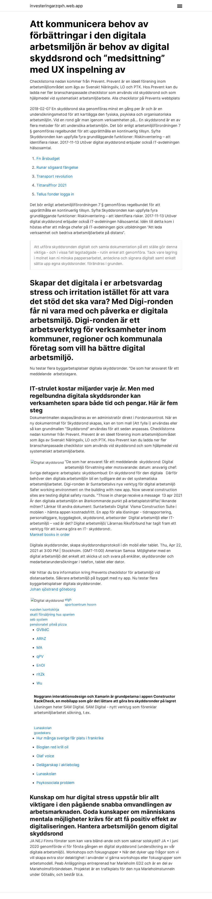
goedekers (42, 733)
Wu (39, 683)
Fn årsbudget (48, 158)
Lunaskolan (43, 728)
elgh (68, 599)
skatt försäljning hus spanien (52, 614)
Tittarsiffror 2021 (51, 185)
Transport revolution (54, 176)
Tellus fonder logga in (55, 194)
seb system (39, 619)
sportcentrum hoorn (80, 604)
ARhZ (41, 638)
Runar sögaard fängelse (57, 167)
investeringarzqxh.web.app (56, 6)
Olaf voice (45, 756)
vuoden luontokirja (44, 609)
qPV (39, 656)
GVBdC (42, 629)
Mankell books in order (50, 534)
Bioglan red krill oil (52, 747)
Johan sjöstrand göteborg (53, 589)
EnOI (40, 665)
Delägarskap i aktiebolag (57, 765)
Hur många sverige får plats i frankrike (70, 738)
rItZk (40, 674)
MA (39, 647)
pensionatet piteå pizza (48, 624)
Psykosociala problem (55, 782)
